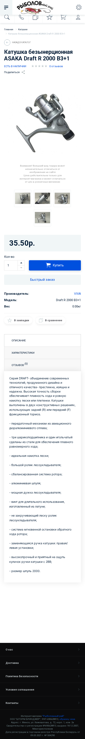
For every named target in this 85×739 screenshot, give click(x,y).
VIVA (77, 294)
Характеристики (23, 352)
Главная (8, 29)
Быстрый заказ (42, 279)
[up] (21, 263)
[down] (21, 268)
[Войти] (78, 17)
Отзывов (20, 364)
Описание (19, 340)
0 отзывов (56, 66)
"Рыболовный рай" (53, 716)
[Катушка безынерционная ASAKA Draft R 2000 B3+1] (22, 198)
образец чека (67, 719)
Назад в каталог (21, 42)
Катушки (22, 29)
